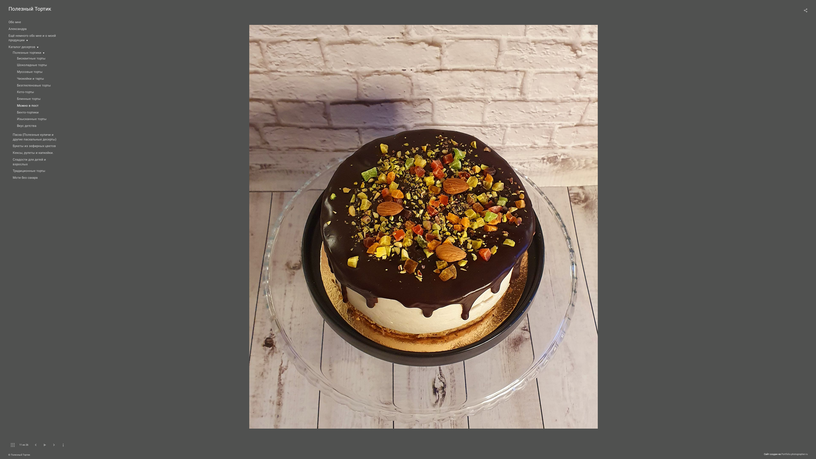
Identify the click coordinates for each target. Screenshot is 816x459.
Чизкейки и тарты (30, 79)
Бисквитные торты (31, 58)
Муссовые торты (29, 72)
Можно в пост (27, 106)
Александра (17, 29)
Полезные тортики (27, 53)
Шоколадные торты (32, 65)
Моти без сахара (25, 178)
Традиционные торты (29, 171)
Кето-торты (25, 92)
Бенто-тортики (28, 112)
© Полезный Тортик (19, 454)
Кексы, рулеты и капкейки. (33, 153)
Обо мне (14, 22)
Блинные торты (29, 99)
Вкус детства (26, 126)
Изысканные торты (32, 119)
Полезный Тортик (29, 9)
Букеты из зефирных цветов (34, 146)
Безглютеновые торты (34, 85)
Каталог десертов (21, 47)
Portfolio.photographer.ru (794, 454)
